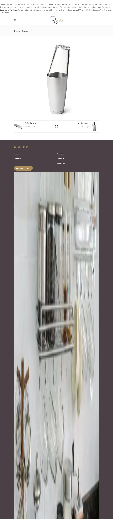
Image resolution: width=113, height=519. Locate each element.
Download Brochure (23, 168)
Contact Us (61, 163)
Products (17, 159)
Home (16, 154)
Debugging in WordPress (9, 10)
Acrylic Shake (83, 123)
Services (60, 154)
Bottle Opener (30, 123)
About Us (60, 159)
